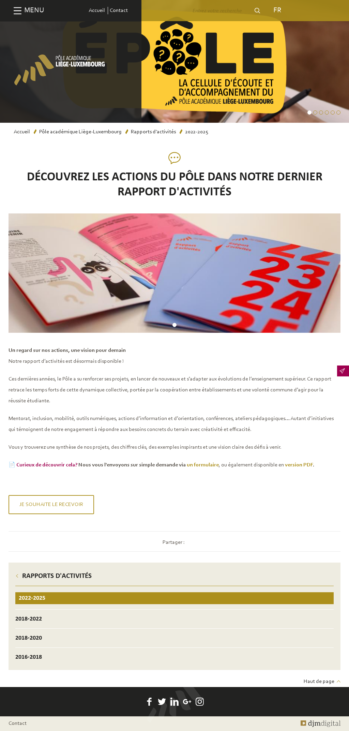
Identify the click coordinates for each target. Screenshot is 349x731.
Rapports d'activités (153, 132)
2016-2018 (28, 657)
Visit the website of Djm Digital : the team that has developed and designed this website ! (320, 723)
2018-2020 (28, 638)
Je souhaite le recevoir (51, 504)
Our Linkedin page (174, 701)
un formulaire (203, 465)
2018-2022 (28, 619)
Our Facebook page (149, 701)
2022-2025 (32, 598)
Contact (119, 10)
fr (277, 10)
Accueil (97, 10)
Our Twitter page (162, 701)
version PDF (299, 465)
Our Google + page (187, 701)
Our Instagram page (200, 701)
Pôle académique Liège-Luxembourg (80, 132)
